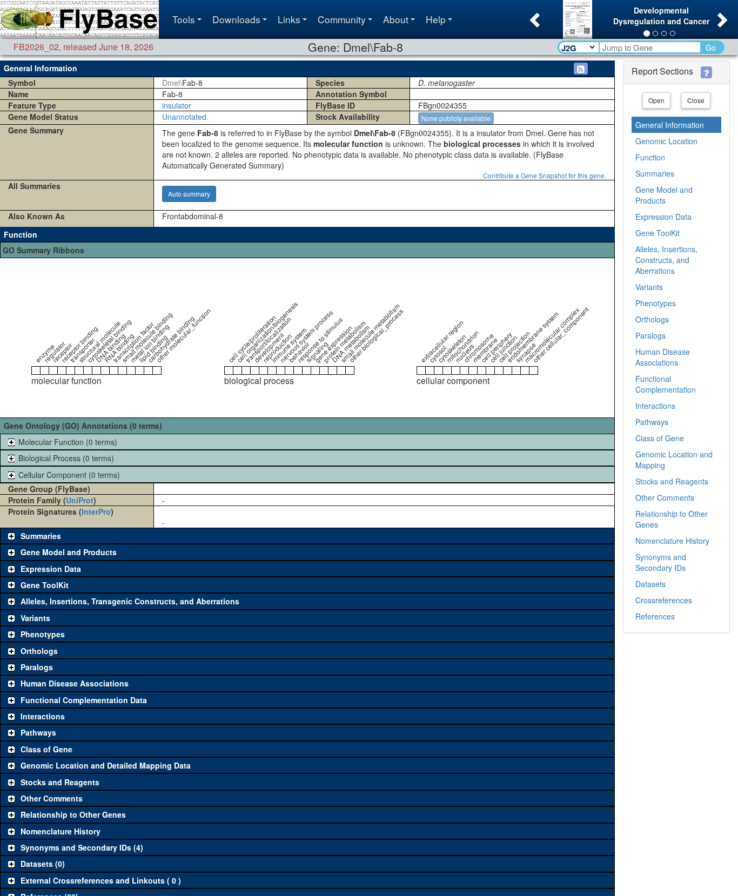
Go (711, 47)
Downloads (236, 19)
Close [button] (696, 100)
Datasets (650, 583)
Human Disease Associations (662, 357)
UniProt (79, 500)
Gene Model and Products (664, 195)
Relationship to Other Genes (671, 519)
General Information (669, 124)
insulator (176, 105)
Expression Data (663, 216)
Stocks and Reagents (671, 481)
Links (289, 19)
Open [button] (656, 100)
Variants (649, 286)
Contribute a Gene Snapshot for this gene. (544, 175)
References (655, 616)
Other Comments (664, 497)
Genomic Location (666, 141)
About (395, 19)
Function (650, 157)
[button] (533, 16)
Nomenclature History (672, 540)
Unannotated (184, 116)
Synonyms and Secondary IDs (660, 562)
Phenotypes (655, 303)
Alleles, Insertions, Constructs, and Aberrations (666, 260)
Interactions (655, 405)
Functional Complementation (665, 384)
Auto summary (189, 193)
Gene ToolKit (657, 232)
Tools (183, 19)
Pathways (651, 421)
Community (342, 19)
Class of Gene (659, 438)
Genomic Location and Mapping (674, 459)
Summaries (654, 173)
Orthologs (652, 319)
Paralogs (650, 335)
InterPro (96, 511)
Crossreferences (663, 600)
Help (436, 19)
